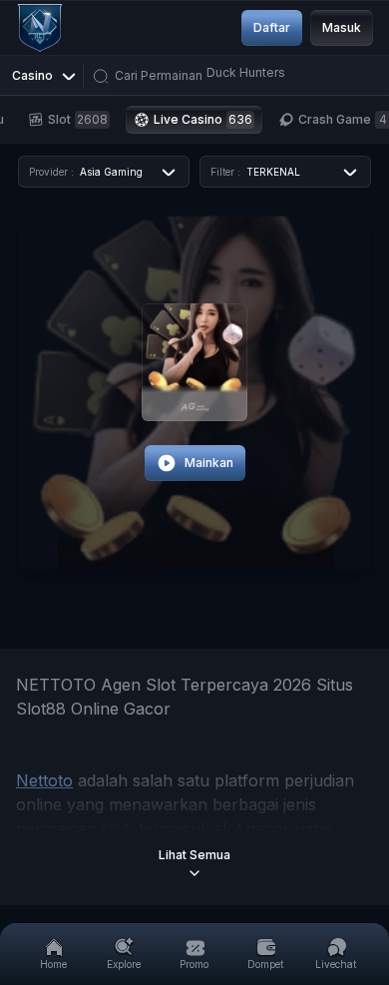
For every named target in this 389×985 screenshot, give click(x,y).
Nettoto (44, 780)
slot (78, 119)
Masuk (341, 27)
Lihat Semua (194, 854)
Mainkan (209, 462)
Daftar (271, 27)
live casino (203, 119)
